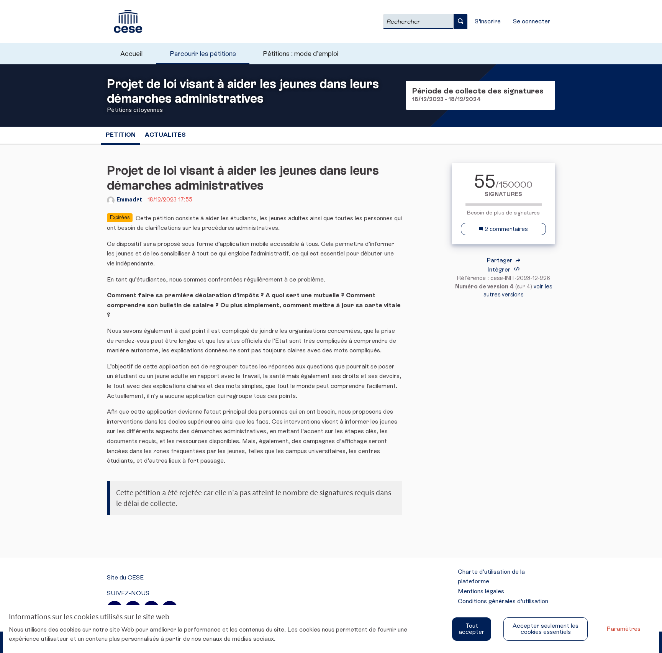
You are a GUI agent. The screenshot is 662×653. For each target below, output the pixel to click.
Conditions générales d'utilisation (503, 601)
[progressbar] (503, 204)
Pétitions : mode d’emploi (300, 53)
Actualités (165, 134)
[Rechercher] (460, 21)
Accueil (131, 53)
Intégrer (499, 269)
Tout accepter (472, 628)
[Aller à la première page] (124, 21)
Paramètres (623, 628)
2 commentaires (505, 229)
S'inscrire (488, 21)
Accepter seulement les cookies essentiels (545, 628)
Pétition (121, 134)
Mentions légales (481, 591)
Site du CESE (125, 577)
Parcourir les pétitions (203, 53)
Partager (500, 260)
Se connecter (532, 21)
